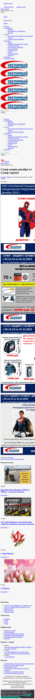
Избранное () (7, 20)
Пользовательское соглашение (13, 637)
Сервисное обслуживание (16, 39)
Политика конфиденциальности (14, 634)
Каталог (6, 26)
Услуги (6, 34)
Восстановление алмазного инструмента (20, 36)
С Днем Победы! (7, 553)
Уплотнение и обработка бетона (14, 671)
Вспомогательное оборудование (14, 665)
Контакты (7, 57)
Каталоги (11, 55)
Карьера (10, 33)
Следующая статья (18, 459)
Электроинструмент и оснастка (14, 673)
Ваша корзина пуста (7, 10)
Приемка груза (12, 50)
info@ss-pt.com (7, 3)
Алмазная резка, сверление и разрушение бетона (19, 663)
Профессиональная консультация (18, 44)
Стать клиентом (13, 49)
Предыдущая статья (7, 459)
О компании (8, 28)
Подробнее (4, 495)
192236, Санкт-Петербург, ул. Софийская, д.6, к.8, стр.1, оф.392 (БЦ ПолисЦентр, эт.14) (18, 606)
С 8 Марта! (5, 588)
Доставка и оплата (13, 45)
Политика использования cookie (14, 635)
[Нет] (20, 697)
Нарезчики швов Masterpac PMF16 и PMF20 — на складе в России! (15, 491)
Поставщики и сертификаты (16, 31)
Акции (10, 42)
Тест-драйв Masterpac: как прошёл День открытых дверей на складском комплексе (17, 523)
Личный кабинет (9, 58)
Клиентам (7, 41)
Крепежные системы (10, 667)
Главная (3, 177)
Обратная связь (9, 612)
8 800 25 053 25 (9, 609)
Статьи (10, 52)
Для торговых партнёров (15, 47)
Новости (10, 29)
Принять (27, 695)
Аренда (10, 37)
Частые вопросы (13, 53)
